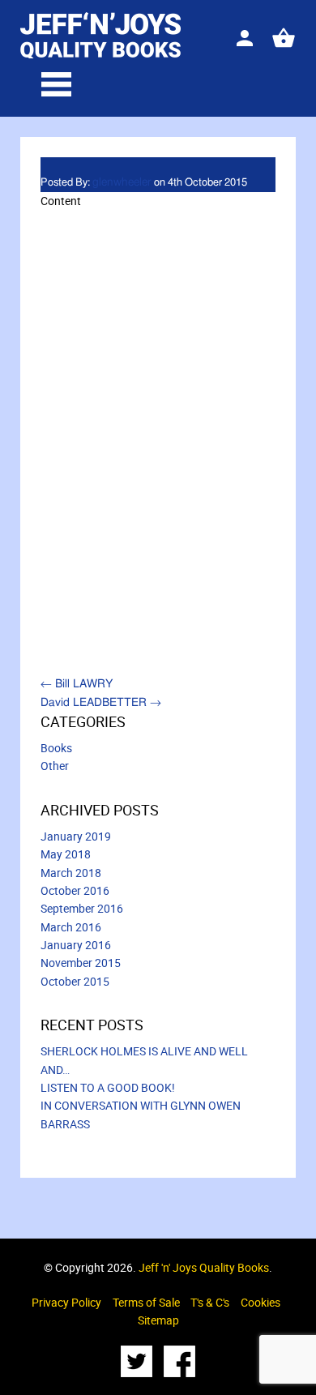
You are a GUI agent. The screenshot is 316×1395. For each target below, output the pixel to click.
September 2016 (82, 908)
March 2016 (71, 927)
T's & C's (209, 1302)
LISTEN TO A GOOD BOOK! (108, 1087)
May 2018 (66, 854)
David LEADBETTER (101, 702)
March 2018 (71, 872)
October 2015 (75, 981)
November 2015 (81, 962)
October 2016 (75, 890)
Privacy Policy (66, 1302)
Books (56, 747)
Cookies (260, 1302)
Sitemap (158, 1320)
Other (55, 765)
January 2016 (76, 944)
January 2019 (76, 836)
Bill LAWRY (77, 684)
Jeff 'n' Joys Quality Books (204, 1267)
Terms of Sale (146, 1302)
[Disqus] (158, 445)
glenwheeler (122, 182)
